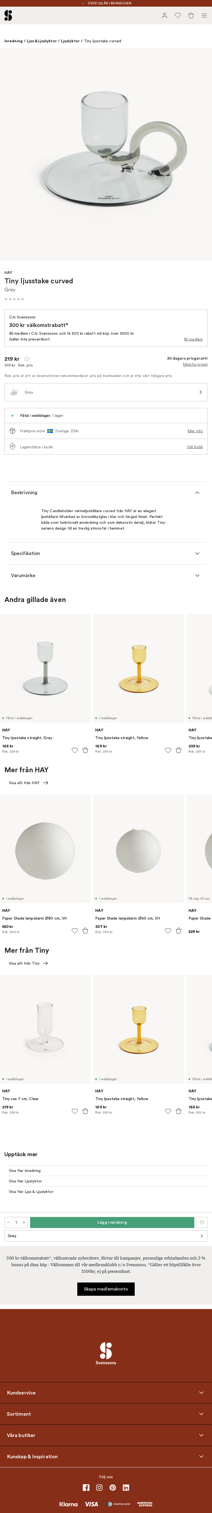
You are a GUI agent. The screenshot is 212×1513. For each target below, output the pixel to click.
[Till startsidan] (8, 15)
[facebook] (86, 1487)
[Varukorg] (191, 15)
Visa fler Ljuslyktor (25, 1181)
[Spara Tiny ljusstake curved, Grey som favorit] (202, 1222)
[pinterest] (112, 1487)
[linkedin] (126, 1487)
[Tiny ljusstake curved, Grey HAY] (106, 154)
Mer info (195, 430)
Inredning (13, 41)
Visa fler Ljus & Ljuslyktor (31, 1192)
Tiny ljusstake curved (102, 41)
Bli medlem (193, 339)
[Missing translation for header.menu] (204, 15)
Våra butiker (21, 1435)
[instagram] (99, 1487)
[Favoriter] (177, 15)
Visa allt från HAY (24, 783)
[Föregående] (9, 155)
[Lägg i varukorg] (85, 750)
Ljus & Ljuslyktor (42, 41)
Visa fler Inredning (25, 1171)
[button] (14, 299)
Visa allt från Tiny (24, 963)
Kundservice (21, 1392)
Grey (12, 1236)
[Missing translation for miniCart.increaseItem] (24, 1222)
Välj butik (195, 446)
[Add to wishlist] (74, 750)
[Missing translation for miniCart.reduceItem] (8, 1222)
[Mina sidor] (164, 15)
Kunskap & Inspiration (32, 1456)
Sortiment (19, 1414)
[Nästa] (202, 155)
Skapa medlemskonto (106, 1289)
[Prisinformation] (26, 359)
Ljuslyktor (70, 41)
